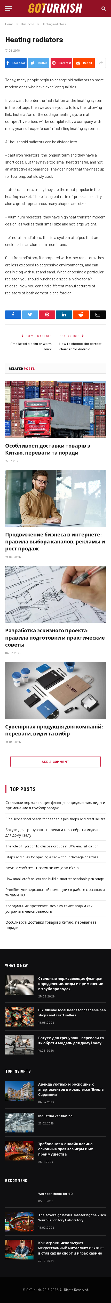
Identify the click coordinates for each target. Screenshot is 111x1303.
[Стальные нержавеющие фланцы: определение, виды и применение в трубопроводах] (19, 985)
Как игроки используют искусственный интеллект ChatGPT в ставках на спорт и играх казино (71, 1248)
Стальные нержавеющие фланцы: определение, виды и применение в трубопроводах (70, 983)
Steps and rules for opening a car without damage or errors (51, 857)
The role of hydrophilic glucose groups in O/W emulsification (51, 846)
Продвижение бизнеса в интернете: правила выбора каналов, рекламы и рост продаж (55, 541)
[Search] (103, 8)
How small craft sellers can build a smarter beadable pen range (54, 878)
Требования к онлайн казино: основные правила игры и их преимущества (66, 1149)
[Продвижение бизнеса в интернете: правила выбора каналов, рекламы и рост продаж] (55, 498)
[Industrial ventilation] (19, 1122)
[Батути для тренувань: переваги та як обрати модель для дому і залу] (19, 1044)
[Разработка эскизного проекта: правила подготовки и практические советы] (55, 594)
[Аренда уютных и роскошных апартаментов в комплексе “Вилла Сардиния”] (19, 1091)
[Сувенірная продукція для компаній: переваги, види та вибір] (55, 690)
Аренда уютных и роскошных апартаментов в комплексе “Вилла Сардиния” (71, 1089)
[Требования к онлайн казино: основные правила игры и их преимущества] (19, 1150)
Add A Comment (55, 762)
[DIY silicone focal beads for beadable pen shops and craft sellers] (19, 1016)
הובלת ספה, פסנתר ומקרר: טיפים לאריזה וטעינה (42, 868)
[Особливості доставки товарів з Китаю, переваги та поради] (55, 409)
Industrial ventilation (55, 1116)
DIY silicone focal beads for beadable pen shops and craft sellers (55, 819)
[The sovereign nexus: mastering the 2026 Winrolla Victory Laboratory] (19, 1221)
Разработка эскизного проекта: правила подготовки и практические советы (55, 637)
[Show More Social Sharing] (101, 63)
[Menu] (8, 8)
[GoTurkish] (55, 8)
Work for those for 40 (55, 1193)
